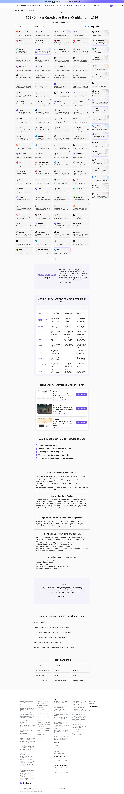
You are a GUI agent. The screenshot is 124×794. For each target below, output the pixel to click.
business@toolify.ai (93, 709)
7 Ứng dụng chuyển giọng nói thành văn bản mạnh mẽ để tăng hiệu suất (27, 705)
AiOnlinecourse (59, 405)
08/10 (56, 772)
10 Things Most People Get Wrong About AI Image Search (61, 706)
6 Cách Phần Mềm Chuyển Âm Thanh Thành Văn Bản (26, 750)
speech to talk (40, 740)
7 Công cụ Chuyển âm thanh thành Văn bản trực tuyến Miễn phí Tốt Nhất (27, 722)
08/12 (61, 770)
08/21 (56, 767)
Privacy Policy (92, 703)
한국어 (35, 788)
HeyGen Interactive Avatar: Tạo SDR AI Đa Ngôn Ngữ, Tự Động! (79, 723)
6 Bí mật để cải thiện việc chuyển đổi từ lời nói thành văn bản (27, 742)
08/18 (61, 767)
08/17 (66, 767)
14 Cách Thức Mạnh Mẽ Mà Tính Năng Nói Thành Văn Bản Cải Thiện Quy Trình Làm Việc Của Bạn (27, 761)
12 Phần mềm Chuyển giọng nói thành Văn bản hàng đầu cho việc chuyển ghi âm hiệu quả (26, 766)
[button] (37, 591)
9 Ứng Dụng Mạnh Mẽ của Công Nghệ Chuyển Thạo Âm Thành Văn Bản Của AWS (27, 775)
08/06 (66, 772)
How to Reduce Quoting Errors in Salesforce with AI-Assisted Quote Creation (61, 714)
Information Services (78, 680)
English (21, 788)
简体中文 (26, 788)
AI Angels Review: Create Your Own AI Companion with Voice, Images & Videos (61, 727)
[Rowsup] (44, 395)
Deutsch (53, 788)
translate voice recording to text (43, 724)
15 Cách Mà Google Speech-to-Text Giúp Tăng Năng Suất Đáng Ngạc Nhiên (27, 717)
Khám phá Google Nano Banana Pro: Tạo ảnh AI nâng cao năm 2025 (79, 713)
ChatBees (56, 419)
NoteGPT (40, 313)
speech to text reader (41, 736)
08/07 (61, 772)
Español (49, 788)
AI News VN (56, 747)
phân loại (47, 5)
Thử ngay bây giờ (81, 394)
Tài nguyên (56, 745)
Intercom (40, 326)
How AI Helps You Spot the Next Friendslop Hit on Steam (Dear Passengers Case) (60, 722)
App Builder (57, 665)
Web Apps (57, 670)
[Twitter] (89, 711)
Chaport (40, 345)
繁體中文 (30, 788)
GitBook (40, 352)
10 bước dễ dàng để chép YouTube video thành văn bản (27, 779)
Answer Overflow (42, 364)
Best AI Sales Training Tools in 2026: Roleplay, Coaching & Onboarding (61, 735)
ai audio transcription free (42, 720)
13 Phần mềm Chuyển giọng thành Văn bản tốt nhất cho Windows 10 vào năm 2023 (27, 730)
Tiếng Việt (63, 788)
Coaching (75, 670)
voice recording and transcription (43, 730)
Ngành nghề (70, 5)
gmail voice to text (40, 734)
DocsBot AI (41, 358)
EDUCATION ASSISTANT (42, 680)
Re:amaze (40, 371)
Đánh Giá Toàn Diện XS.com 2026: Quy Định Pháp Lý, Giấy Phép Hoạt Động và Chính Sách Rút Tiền (79, 706)
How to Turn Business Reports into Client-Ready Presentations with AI (61, 739)
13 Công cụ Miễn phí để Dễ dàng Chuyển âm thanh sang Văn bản (26, 713)
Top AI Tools (56, 751)
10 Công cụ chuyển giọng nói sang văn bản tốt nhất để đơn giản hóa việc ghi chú (27, 709)
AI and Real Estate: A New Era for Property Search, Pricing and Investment (61, 731)
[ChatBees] (44, 422)
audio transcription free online (43, 714)
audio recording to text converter (43, 728)
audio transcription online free (43, 711)
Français (58, 788)
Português (44, 788)
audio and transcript (41, 718)
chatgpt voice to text (41, 732)
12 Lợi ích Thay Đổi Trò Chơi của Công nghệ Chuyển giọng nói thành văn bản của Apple (27, 770)
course (75, 675)
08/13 (56, 770)
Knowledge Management (60, 680)
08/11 (66, 770)
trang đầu (17, 10)
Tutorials (56, 675)
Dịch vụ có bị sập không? (59, 753)
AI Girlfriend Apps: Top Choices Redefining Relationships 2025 (60, 710)
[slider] (62, 584)
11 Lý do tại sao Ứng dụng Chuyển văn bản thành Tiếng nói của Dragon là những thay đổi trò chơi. (27, 738)
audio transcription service (42, 709)
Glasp (39, 332)
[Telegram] (92, 711)
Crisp (39, 339)
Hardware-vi (56, 749)
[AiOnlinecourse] (44, 409)
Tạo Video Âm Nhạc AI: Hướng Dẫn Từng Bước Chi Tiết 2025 (79, 727)
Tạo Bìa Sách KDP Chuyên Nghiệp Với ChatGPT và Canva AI (79, 733)
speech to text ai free (41, 738)
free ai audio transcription (42, 707)
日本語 (39, 788)
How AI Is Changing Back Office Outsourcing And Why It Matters (60, 718)
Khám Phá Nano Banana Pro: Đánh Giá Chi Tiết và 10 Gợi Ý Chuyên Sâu (79, 710)
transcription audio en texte (42, 701)
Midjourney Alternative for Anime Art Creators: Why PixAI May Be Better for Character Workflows (61, 703)
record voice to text (41, 726)
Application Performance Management (44, 670)
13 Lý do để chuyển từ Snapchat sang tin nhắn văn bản (26, 702)
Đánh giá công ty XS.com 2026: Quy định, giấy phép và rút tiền (79, 702)
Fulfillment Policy (92, 701)
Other (56, 762)
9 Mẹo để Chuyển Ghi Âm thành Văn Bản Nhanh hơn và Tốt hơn (27, 726)
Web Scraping (39, 665)
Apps (74, 665)
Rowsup (56, 391)
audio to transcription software (43, 716)
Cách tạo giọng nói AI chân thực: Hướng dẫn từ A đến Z (78, 720)
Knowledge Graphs (40, 675)
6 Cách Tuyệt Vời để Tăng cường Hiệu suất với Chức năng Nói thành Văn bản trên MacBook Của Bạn (27, 746)
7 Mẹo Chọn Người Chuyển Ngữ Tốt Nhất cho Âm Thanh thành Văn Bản (27, 734)
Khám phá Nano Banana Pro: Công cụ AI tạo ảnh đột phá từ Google (79, 717)
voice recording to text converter (43, 722)
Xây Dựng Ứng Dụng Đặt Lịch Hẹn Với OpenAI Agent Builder (79, 730)
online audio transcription (42, 703)
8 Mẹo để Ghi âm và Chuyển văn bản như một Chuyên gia (26, 753)
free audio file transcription (42, 705)
